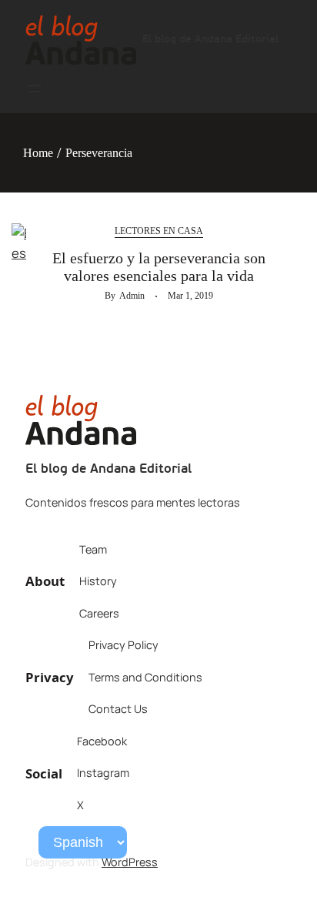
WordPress (130, 862)
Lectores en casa (159, 231)
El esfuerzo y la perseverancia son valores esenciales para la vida (158, 266)
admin (132, 295)
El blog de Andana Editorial (210, 39)
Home (38, 152)
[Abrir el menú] (34, 88)
